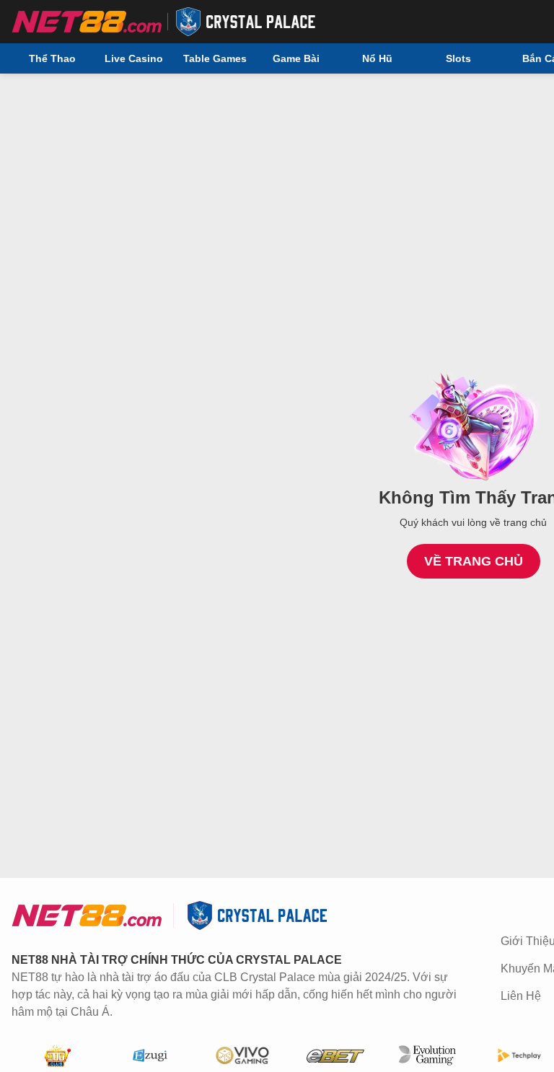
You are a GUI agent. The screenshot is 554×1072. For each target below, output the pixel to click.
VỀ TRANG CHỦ (473, 561)
